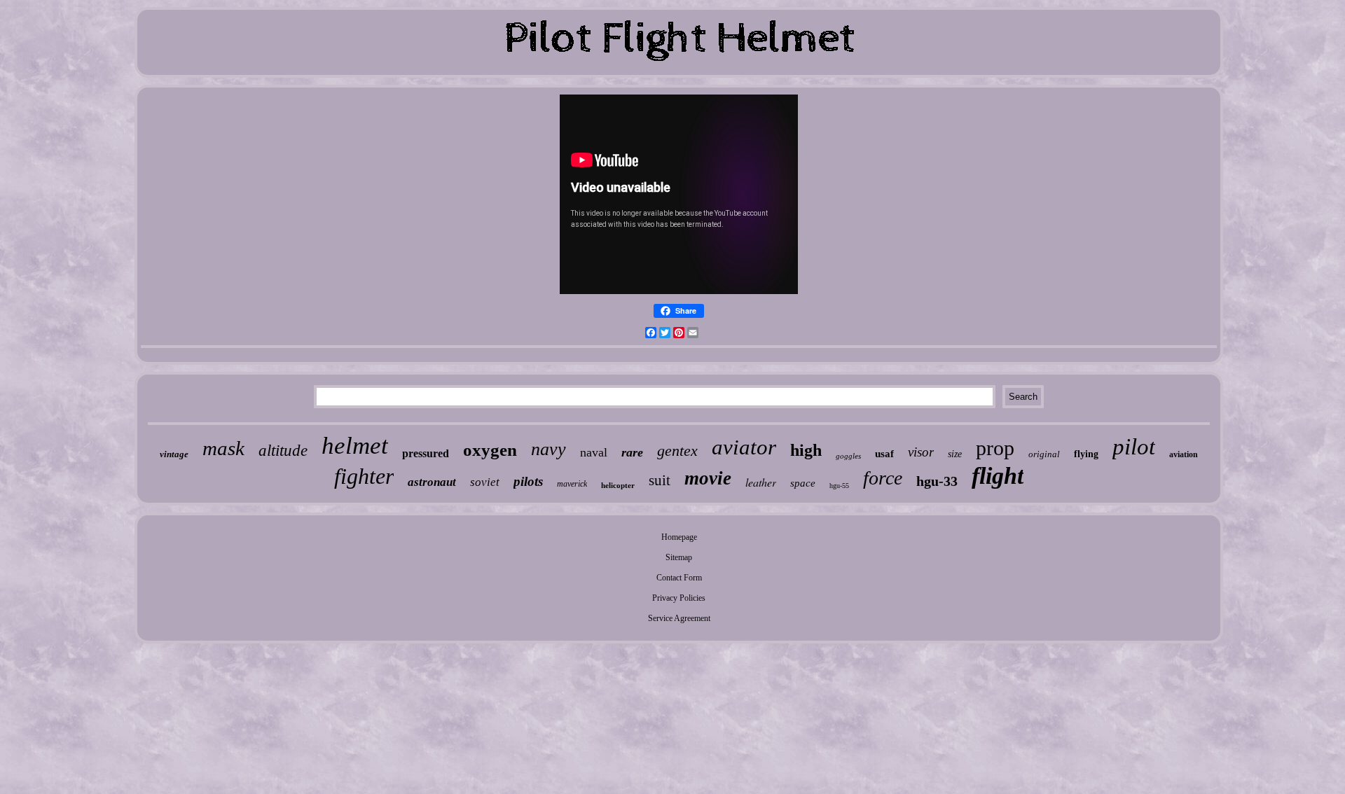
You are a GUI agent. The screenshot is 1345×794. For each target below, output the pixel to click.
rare (632, 452)
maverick (572, 484)
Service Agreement (679, 618)
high (806, 450)
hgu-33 (937, 481)
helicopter (618, 485)
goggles (848, 456)
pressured (425, 453)
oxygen (490, 449)
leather (760, 482)
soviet (484, 482)
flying (1086, 454)
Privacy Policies (678, 598)
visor (921, 452)
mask (223, 448)
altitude (283, 450)
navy (548, 449)
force (882, 478)
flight (997, 476)
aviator (744, 447)
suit (659, 480)
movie (707, 478)
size (955, 454)
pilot (1133, 446)
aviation (1183, 454)
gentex (677, 450)
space (802, 483)
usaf (884, 453)
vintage (174, 454)
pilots (528, 481)
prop (995, 447)
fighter (364, 476)
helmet (355, 445)
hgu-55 (839, 485)
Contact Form (679, 578)
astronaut (432, 482)
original (1044, 454)
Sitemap (678, 557)
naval (593, 452)
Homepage (679, 537)
